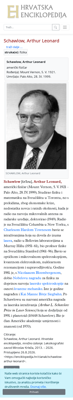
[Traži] (55, 27)
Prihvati (34, 392)
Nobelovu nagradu (27, 278)
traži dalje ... (14, 47)
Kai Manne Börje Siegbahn (41, 294)
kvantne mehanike (28, 289)
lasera (8, 241)
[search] (65, 27)
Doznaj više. (38, 387)
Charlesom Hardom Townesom (27, 230)
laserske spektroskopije (47, 284)
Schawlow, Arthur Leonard (31, 41)
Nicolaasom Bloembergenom (39, 273)
